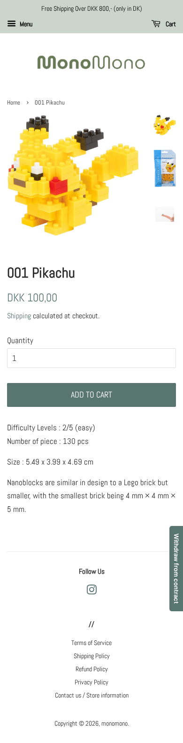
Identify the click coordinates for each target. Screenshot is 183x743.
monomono (114, 723)
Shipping (19, 316)
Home (13, 102)
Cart (170, 24)
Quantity (20, 340)
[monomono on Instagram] (91, 591)
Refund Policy (92, 669)
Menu (25, 24)
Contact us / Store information (92, 695)
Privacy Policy (91, 682)
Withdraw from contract (176, 568)
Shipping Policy (92, 656)
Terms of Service (91, 642)
